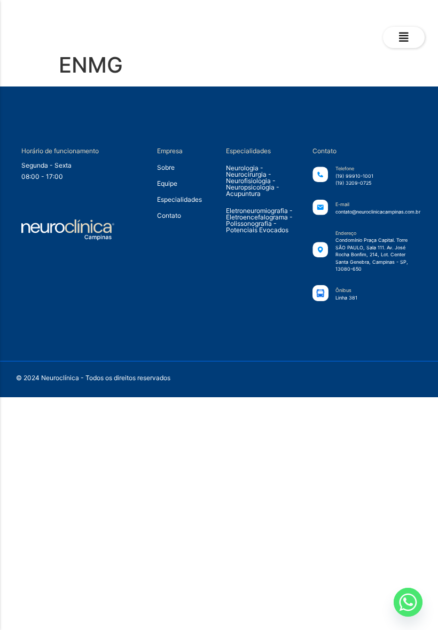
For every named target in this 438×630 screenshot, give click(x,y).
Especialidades (179, 199)
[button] (404, 37)
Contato (169, 215)
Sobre (166, 167)
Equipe (167, 183)
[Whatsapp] (408, 602)
